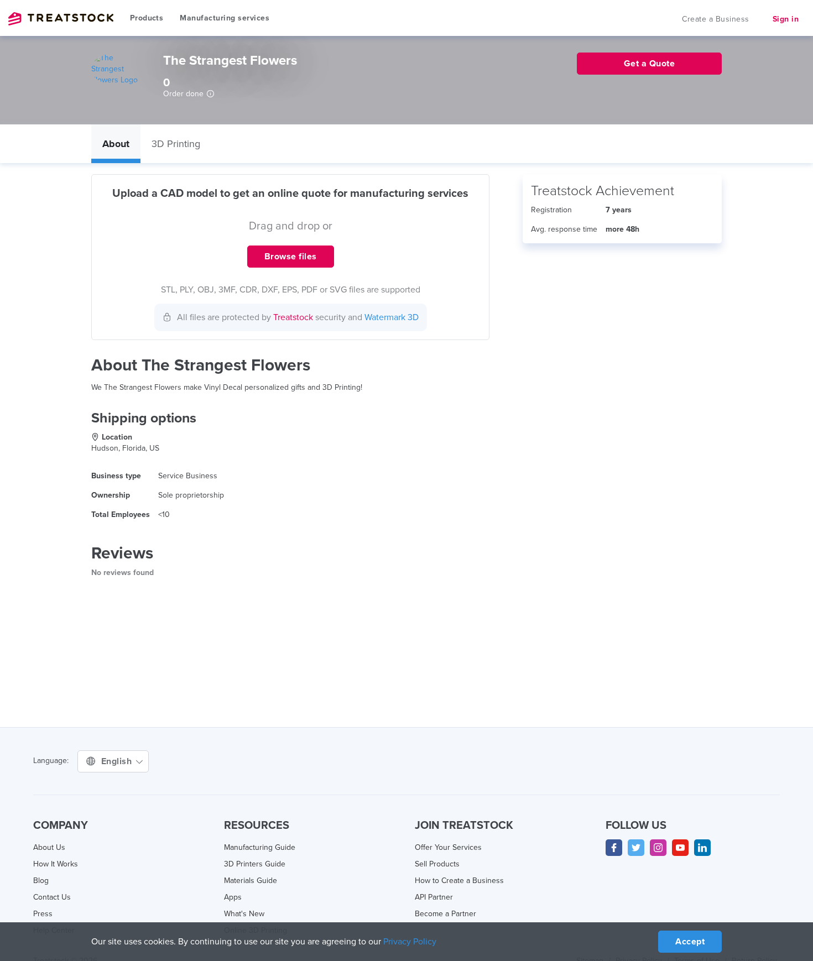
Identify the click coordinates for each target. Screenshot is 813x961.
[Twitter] (636, 847)
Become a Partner (445, 913)
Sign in (786, 19)
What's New (244, 913)
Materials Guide (250, 880)
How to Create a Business (459, 880)
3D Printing (176, 144)
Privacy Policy (409, 941)
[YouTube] (680, 847)
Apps (233, 897)
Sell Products (437, 864)
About (115, 144)
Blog (41, 880)
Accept (690, 941)
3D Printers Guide (254, 864)
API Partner (434, 897)
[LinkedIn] (702, 847)
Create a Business (715, 19)
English (117, 761)
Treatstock (60, 18)
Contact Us (52, 897)
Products (146, 18)
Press (43, 913)
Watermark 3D (391, 317)
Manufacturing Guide (259, 847)
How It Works (55, 864)
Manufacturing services (224, 18)
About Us (49, 847)
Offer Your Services (448, 847)
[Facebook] (614, 847)
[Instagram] (658, 847)
